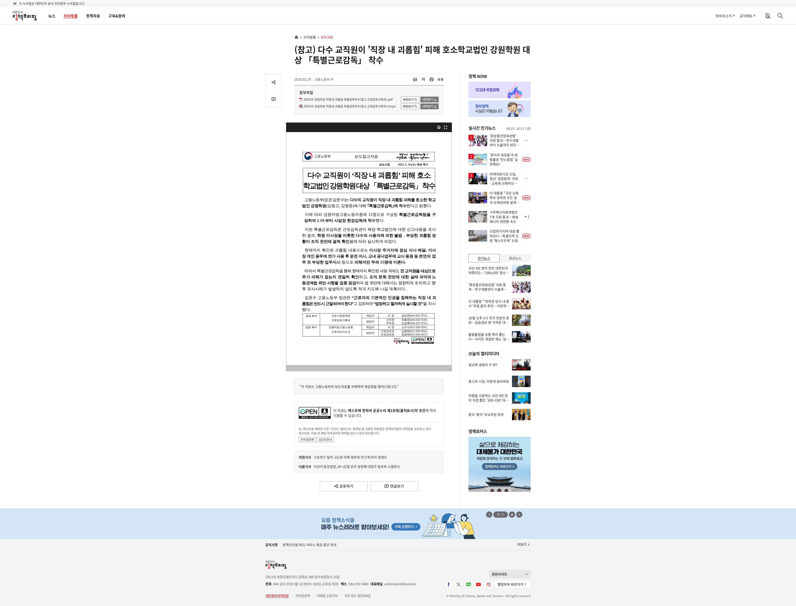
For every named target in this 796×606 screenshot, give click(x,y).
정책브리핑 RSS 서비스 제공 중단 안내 (309, 545)
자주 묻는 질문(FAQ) (357, 596)
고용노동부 (323, 79)
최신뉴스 (515, 258)
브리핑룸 (71, 16)
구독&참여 (116, 16)
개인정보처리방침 (277, 596)
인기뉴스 (484, 258)
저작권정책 (307, 439)
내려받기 (427, 99)
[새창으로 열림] (431, 79)
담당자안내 (325, 439)
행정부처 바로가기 (510, 584)
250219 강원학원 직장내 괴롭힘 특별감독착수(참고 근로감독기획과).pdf (348, 99)
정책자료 (93, 16)
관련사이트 (499, 574)
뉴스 (51, 16)
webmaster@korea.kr (400, 584)
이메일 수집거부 (327, 596)
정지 (512, 514)
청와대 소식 (724, 16)
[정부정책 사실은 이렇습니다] (499, 108)
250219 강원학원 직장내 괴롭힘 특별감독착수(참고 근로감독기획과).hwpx (350, 106)
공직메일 (746, 16)
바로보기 (408, 99)
